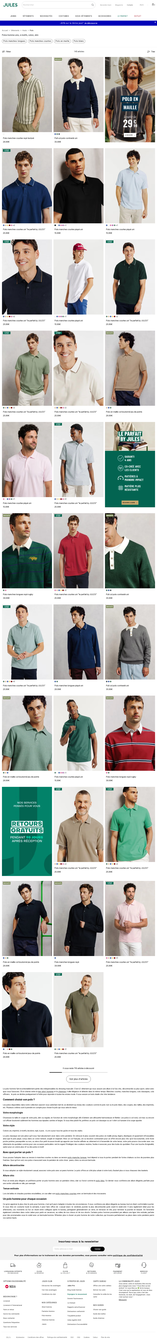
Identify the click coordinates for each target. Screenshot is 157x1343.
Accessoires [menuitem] (104, 16)
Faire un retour (8, 1309)
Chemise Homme (48, 1320)
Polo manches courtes (40, 41)
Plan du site (105, 1337)
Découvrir (123, 1300)
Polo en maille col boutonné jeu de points (124, 412)
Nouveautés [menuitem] (46, 16)
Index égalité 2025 (74, 1320)
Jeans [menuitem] (13, 16)
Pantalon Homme (48, 1311)
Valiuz (95, 1337)
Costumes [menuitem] (64, 16)
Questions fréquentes (11, 1322)
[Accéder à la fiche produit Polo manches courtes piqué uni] (78, 185)
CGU (78, 1337)
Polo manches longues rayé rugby (18, 594)
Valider (98, 1249)
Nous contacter (9, 1318)
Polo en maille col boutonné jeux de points (21, 1053)
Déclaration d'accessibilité (77, 1324)
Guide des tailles (99, 1314)
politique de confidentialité (128, 1255)
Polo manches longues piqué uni (68, 685)
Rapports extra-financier (76, 1307)
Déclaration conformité (76, 1311)
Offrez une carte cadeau (102, 1286)
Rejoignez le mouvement (77, 1294)
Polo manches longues (14, 41)
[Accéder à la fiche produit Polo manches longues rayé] (78, 918)
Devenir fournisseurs (75, 1298)
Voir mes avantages (49, 1290)
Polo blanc (79, 41)
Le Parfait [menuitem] (123, 16)
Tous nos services (10, 1327)
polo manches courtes (66, 1193)
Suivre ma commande (11, 1314)
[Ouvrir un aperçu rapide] (49, 60)
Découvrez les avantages (51, 1286)
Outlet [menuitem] (137, 16)
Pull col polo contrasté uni (65, 138)
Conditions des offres (36, 1337)
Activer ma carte (99, 1290)
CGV (72, 1337)
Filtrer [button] (8, 52)
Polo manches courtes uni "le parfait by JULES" (24, 229)
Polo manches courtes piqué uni (68, 229)
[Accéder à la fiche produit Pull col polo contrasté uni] (78, 94)
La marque (71, 1303)
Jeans (44, 1324)
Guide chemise (98, 1318)
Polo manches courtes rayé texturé (18, 138)
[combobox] (58, 4)
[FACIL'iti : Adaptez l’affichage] (10, 1286)
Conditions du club (49, 1294)
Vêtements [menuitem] (28, 16)
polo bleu (100, 1181)
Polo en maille (62, 41)
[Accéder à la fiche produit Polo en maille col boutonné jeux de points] (27, 1009)
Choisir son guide (99, 1309)
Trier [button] (153, 52)
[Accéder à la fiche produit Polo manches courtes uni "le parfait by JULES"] (27, 185)
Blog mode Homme (74, 1290)
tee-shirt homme (46, 1091)
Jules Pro (71, 1286)
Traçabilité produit (74, 1316)
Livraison (6, 1301)
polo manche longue (77, 1157)
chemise (62, 1091)
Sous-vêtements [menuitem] (83, 16)
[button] (49, 60)
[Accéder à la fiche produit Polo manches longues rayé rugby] (27, 550)
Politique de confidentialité (57, 1337)
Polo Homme (46, 1315)
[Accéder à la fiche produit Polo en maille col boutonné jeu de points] (130, 368)
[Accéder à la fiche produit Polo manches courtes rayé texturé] (27, 94)
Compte (130, 5)
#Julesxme (20, 1337)
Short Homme (47, 1307)
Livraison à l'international (12, 1305)
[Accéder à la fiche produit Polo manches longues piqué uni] (78, 642)
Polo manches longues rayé (66, 962)
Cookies (87, 1337)
